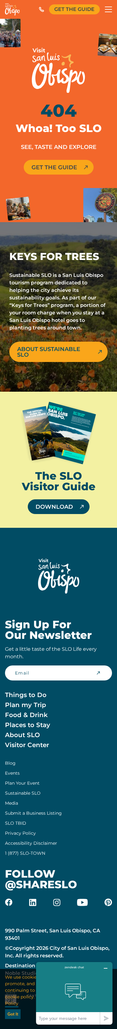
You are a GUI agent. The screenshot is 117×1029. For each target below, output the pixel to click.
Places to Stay (27, 725)
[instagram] (57, 902)
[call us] (41, 9)
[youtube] (82, 902)
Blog (10, 763)
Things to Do (25, 695)
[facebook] (8, 902)
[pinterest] (108, 902)
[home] (12, 9)
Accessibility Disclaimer (31, 843)
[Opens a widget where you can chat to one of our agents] (74, 993)
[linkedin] (33, 902)
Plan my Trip (25, 705)
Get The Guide (74, 9)
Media (11, 803)
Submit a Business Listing (33, 813)
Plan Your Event (22, 783)
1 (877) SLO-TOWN (25, 853)
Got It (12, 1014)
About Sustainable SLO (48, 352)
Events (12, 773)
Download (54, 506)
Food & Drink (26, 715)
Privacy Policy (20, 833)
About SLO (22, 735)
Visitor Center (27, 745)
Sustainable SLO (23, 793)
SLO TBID (15, 823)
